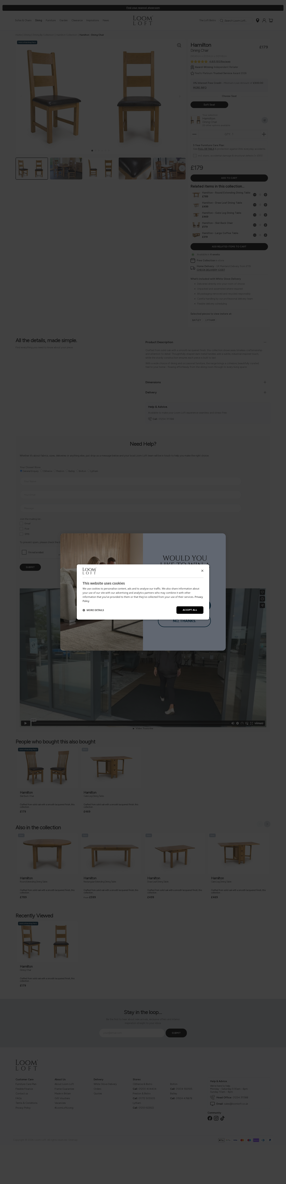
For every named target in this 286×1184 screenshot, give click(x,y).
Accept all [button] (190, 610)
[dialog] (143, 592)
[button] (93, 610)
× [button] (202, 571)
